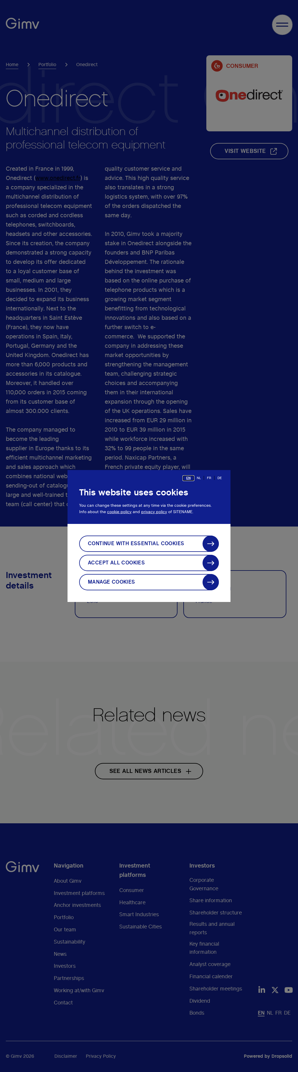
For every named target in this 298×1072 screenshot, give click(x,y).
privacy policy (154, 512)
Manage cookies (111, 582)
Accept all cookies (116, 563)
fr (209, 478)
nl (199, 478)
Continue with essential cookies (136, 543)
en (188, 478)
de (219, 478)
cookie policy (119, 512)
